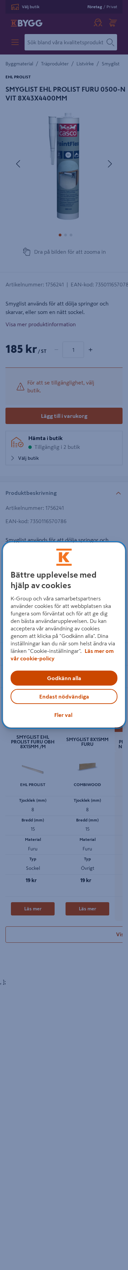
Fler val (63, 715)
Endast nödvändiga (64, 696)
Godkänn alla (64, 678)
